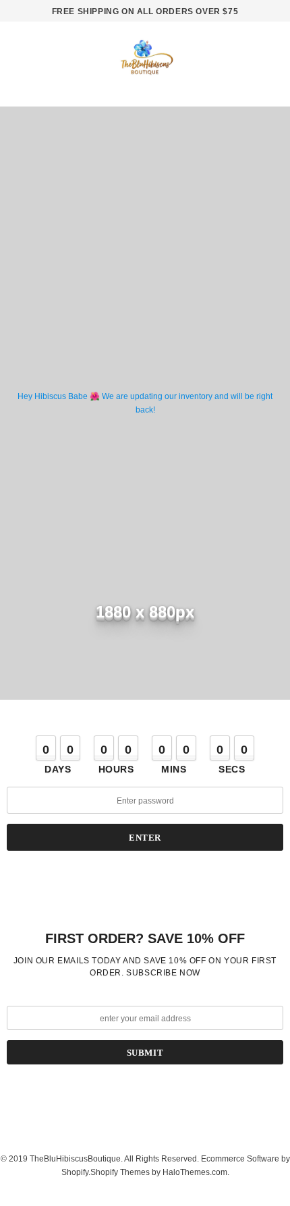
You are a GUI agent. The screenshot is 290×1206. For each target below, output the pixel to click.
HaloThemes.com (195, 1172)
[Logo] (145, 62)
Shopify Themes (120, 1172)
